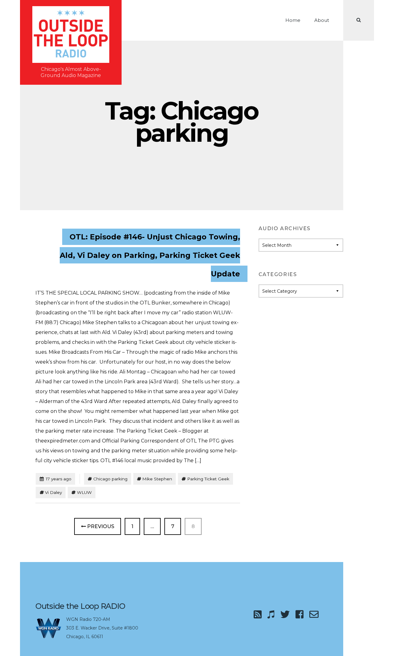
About (321, 20)
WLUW (84, 492)
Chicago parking (110, 478)
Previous (100, 526)
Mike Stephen (157, 478)
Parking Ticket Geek (208, 478)
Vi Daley (53, 492)
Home (292, 20)
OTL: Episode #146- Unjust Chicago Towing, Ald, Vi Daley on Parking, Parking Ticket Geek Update (150, 255)
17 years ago (55, 478)
